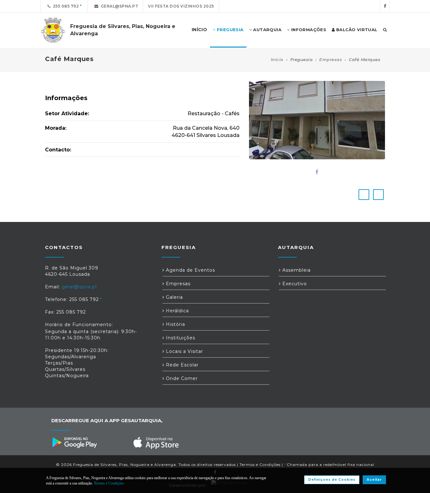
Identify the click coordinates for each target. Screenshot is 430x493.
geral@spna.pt (119, 6)
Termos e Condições (260, 464)
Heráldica (176, 311)
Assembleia (296, 270)
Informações (308, 29)
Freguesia (230, 29)
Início (277, 59)
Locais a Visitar (183, 351)
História (174, 324)
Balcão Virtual (356, 29)
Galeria (173, 297)
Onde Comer (181, 378)
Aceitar (374, 480)
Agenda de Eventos (189, 270)
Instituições (179, 338)
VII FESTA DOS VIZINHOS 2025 (181, 6)
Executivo (294, 283)
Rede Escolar (181, 365)
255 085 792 (65, 6)
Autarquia (266, 29)
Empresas (330, 59)
